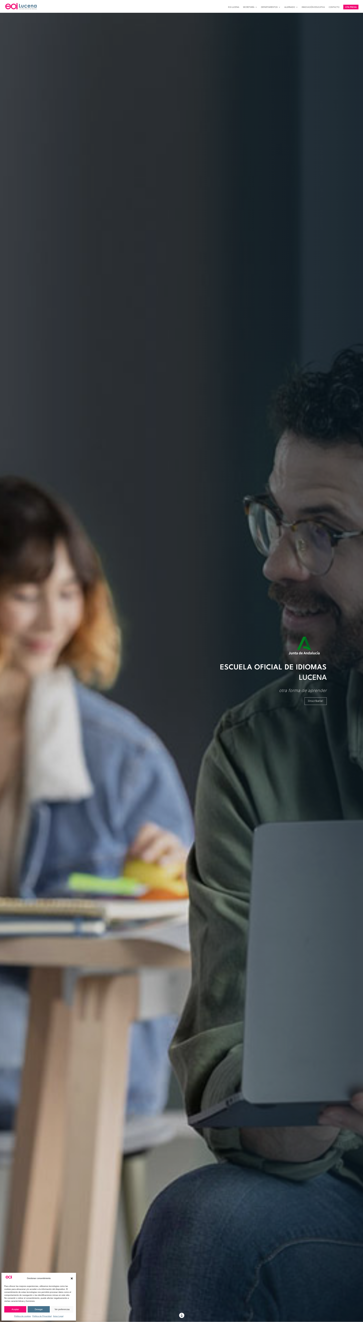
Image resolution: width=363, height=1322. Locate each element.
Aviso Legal (58, 1316)
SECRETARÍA (248, 7)
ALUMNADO (289, 7)
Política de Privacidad (42, 1316)
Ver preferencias (62, 1309)
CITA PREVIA (351, 7)
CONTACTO (334, 7)
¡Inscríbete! (315, 701)
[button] (71, 1278)
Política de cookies (22, 1316)
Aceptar (15, 1309)
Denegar (39, 1309)
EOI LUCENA (233, 7)
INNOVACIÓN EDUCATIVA (313, 7)
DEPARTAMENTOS (269, 7)
